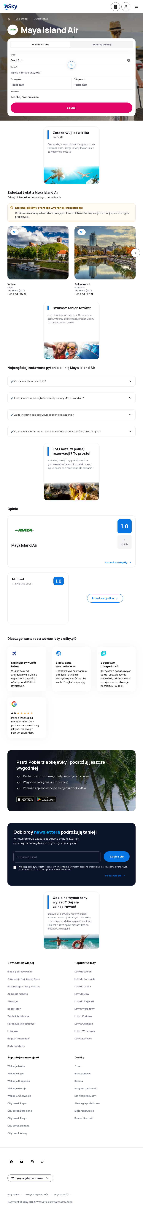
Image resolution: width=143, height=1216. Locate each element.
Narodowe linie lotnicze (21, 1023)
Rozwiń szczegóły (116, 562)
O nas (77, 1066)
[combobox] (68, 60)
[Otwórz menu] (136, 6)
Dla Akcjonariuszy (85, 1095)
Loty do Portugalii (84, 979)
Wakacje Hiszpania (18, 1081)
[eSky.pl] (8, 19)
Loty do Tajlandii (84, 1001)
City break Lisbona (18, 1125)
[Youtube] (21, 1161)
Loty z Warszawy (84, 1008)
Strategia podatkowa (87, 1103)
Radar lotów (14, 1008)
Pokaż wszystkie (103, 598)
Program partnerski (85, 1088)
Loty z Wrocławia (84, 1031)
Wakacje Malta (16, 1066)
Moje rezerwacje (84, 1110)
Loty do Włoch (83, 971)
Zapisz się (117, 856)
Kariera (78, 1081)
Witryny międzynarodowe (27, 1178)
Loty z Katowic (83, 1038)
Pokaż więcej (113, 875)
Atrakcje (12, 1001)
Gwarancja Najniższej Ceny (23, 979)
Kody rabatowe (16, 1046)
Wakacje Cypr (15, 1073)
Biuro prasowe (82, 1073)
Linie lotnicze (22, 18)
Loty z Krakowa (83, 1016)
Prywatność (61, 1194)
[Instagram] (32, 1161)
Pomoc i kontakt (83, 1118)
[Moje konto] (125, 6)
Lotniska (12, 1031)
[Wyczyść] (128, 60)
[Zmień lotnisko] (71, 65)
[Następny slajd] (135, 252)
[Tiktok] (42, 1161)
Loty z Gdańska (83, 1023)
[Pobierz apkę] (115, 6)
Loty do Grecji (82, 986)
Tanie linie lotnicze (18, 1016)
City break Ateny (17, 1133)
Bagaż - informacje (18, 1038)
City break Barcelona (19, 1110)
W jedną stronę (102, 44)
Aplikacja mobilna (17, 994)
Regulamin (13, 1194)
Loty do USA (81, 994)
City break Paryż (17, 1118)
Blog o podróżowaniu (19, 971)
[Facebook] (11, 1161)
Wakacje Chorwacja (19, 1095)
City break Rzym (16, 1103)
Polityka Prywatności (37, 1194)
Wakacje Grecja (16, 1088)
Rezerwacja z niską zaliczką (23, 986)
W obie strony (40, 44)
